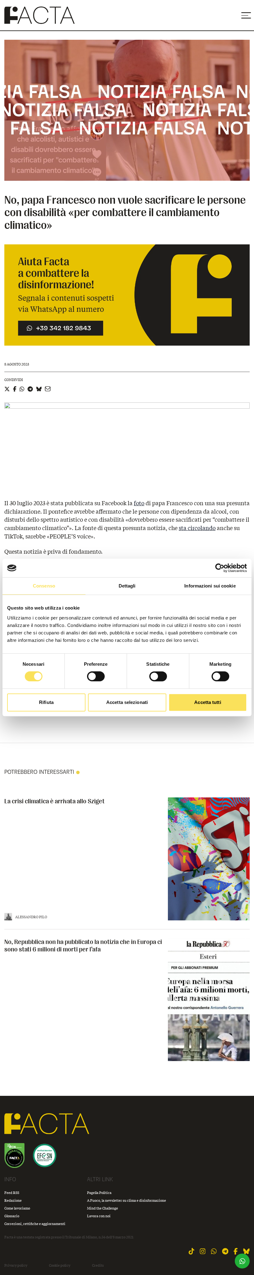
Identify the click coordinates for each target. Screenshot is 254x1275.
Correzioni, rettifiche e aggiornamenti (34, 1223)
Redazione (13, 1200)
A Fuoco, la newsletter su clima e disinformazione (126, 1200)
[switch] (96, 676)
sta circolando (197, 528)
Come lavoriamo (17, 1208)
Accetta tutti (207, 702)
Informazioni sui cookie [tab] (209, 585)
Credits (98, 1265)
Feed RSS (11, 1192)
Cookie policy (59, 1265)
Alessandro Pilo (31, 916)
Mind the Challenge (102, 1208)
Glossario (11, 1215)
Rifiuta (46, 702)
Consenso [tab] (44, 585)
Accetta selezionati (127, 702)
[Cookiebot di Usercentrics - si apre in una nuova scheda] (220, 568)
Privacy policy (15, 1265)
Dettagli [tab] (127, 585)
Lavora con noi (99, 1215)
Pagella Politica (99, 1192)
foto (139, 503)
